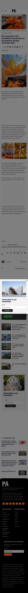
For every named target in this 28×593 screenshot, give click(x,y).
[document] (14, 296)
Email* (3, 305)
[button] (27, 280)
